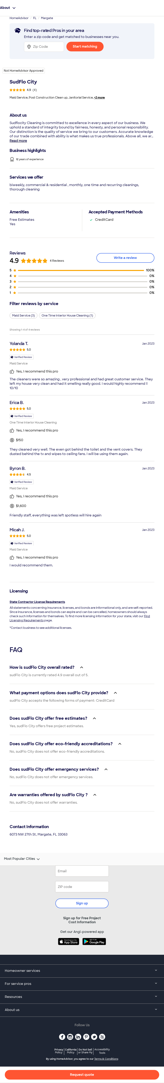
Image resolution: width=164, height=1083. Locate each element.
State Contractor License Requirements (37, 602)
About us (12, 1010)
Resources (13, 997)
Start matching (85, 46)
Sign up (82, 903)
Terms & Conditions (106, 1059)
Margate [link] (47, 18)
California (70, 1051)
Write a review (125, 258)
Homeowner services (22, 971)
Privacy (58, 1051)
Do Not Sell (85, 1051)
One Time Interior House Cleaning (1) (67, 315)
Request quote (82, 1075)
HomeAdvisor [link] (19, 18)
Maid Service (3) (23, 315)
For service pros (18, 984)
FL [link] (34, 18)
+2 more (99, 97)
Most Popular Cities (19, 859)
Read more (18, 141)
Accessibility (102, 1051)
